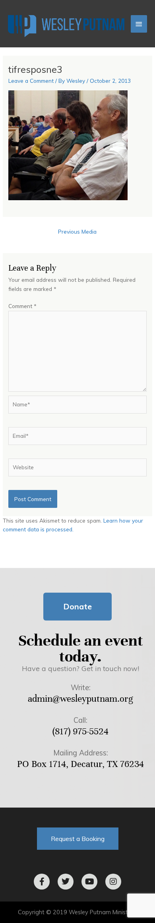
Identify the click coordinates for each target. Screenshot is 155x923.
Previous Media (77, 231)
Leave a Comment (31, 80)
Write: (81, 687)
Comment (22, 305)
